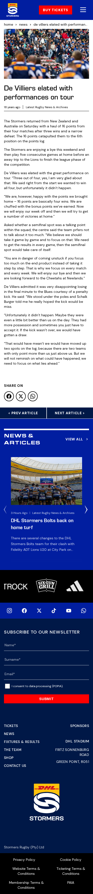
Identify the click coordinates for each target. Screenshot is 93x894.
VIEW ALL (74, 439)
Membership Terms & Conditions (26, 885)
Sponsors (79, 726)
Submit (46, 699)
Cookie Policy (70, 859)
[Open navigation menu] (83, 10)
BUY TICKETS (55, 10)
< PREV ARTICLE (23, 413)
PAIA (70, 882)
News (9, 733)
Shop (8, 757)
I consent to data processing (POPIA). (37, 686)
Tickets (11, 726)
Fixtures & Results (21, 741)
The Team (13, 749)
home (8, 24)
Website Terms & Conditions (26, 871)
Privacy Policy (24, 859)
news (23, 24)
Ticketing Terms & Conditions (71, 871)
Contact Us (15, 765)
